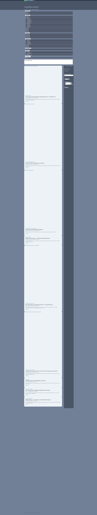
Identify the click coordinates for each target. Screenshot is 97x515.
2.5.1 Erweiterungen (28, 24)
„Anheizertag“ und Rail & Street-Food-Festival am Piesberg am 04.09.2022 (41, 371)
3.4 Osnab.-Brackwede (28, 36)
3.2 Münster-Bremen (28, 34)
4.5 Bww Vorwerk (27, 47)
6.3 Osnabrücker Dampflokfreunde (69, 84)
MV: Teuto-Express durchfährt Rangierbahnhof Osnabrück (37, 390)
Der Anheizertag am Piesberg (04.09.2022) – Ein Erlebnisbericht (39, 304)
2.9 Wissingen (27, 30)
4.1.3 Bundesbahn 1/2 (29, 42)
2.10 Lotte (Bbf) (27, 31)
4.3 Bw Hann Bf (27, 45)
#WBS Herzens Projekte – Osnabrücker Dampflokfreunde (37, 238)
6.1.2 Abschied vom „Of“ (29, 53)
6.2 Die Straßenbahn (28, 54)
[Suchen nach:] (68, 75)
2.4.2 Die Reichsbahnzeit (29, 20)
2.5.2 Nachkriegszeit (28, 25)
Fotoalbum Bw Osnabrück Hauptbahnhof (34, 229)
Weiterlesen (26, 101)
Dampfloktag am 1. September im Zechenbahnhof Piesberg (37, 399)
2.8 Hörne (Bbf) (27, 29)
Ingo (26, 391)
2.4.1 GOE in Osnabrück (29, 19)
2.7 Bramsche (27, 28)
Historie (30, 228)
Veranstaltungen (27, 95)
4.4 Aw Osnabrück (27, 46)
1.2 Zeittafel (27, 12)
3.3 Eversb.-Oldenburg (28, 35)
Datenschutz (67, 84)
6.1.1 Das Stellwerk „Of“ (29, 52)
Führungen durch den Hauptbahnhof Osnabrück (35, 380)
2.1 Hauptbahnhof (27, 16)
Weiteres (30, 95)
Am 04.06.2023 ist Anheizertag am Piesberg (34, 163)
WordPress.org (66, 87)
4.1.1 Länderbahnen (28, 40)
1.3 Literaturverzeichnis (28, 13)
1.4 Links (27, 14)
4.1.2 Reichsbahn (28, 41)
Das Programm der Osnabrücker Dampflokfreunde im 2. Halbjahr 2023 (40, 96)
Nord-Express (27, 164)
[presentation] (43, 80)
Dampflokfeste (27, 228)
